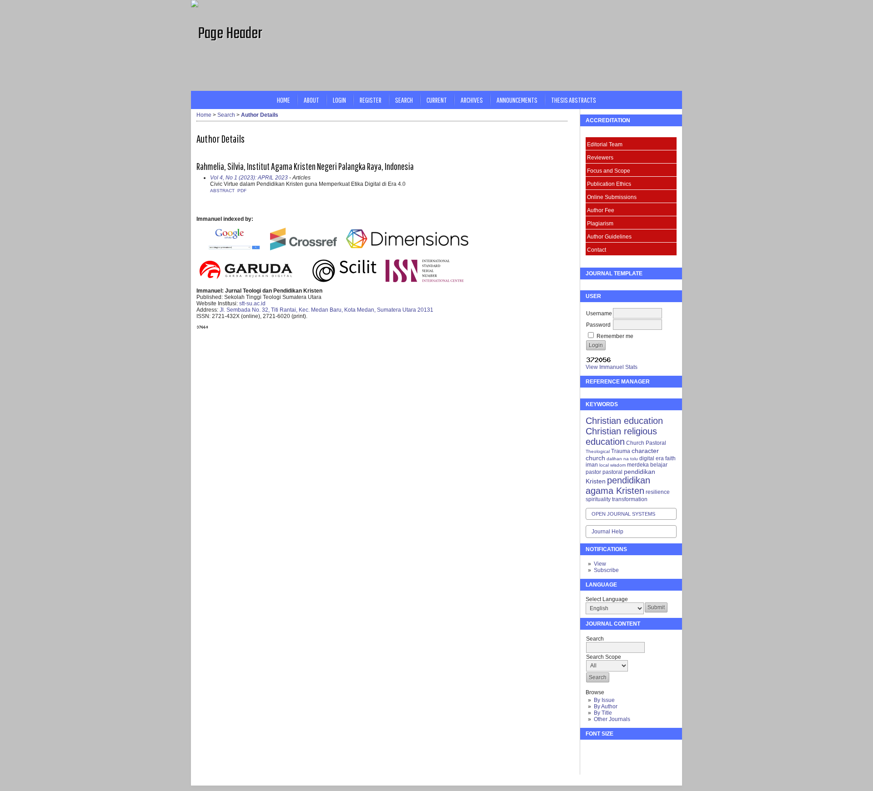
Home (283, 99)
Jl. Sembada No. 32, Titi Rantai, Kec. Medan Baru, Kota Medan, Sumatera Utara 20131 (326, 310)
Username (599, 313)
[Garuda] (245, 280)
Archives (472, 99)
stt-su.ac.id (252, 303)
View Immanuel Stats (611, 367)
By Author (605, 706)
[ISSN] (425, 280)
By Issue (604, 700)
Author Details (259, 115)
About (311, 99)
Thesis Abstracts (573, 99)
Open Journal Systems (623, 514)
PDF (241, 190)
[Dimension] (410, 248)
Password (598, 325)
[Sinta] (197, 231)
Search (404, 99)
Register (370, 99)
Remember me (615, 336)
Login (339, 99)
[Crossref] (303, 248)
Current (436, 99)
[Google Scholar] (234, 248)
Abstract (222, 190)
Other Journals (612, 719)
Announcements (517, 99)
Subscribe (606, 570)
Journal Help (607, 531)
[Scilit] (344, 280)
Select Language (607, 599)
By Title (603, 713)
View (600, 564)
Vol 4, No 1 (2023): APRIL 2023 (249, 177)
